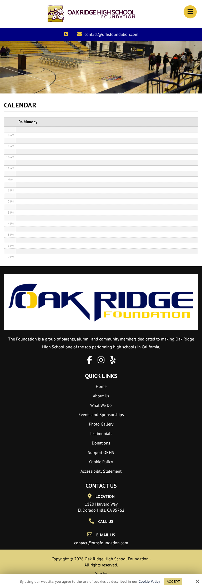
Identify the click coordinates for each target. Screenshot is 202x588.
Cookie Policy (149, 581)
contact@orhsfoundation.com (111, 34)
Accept (173, 582)
